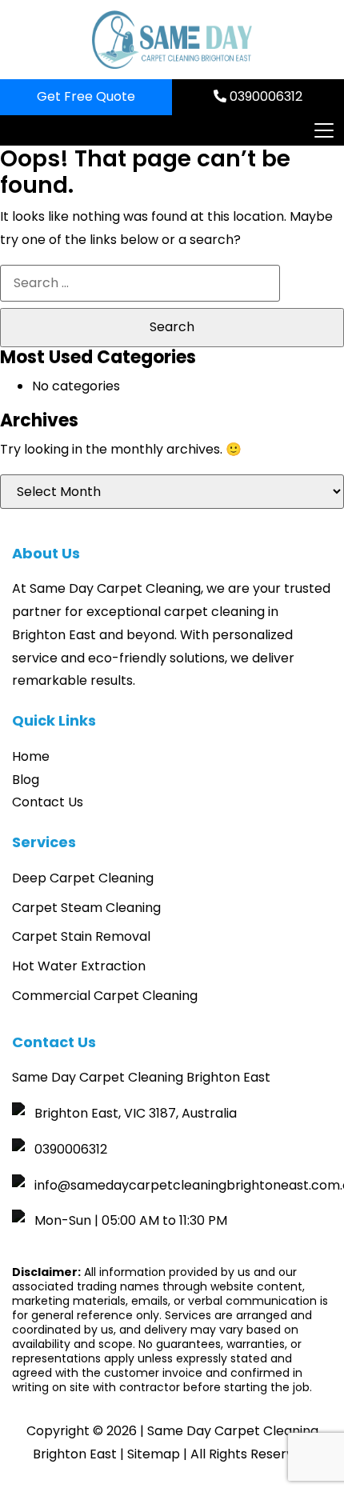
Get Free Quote (86, 96)
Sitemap (153, 1454)
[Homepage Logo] (172, 39)
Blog (25, 779)
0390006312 (264, 96)
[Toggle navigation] (323, 130)
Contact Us (47, 802)
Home (31, 756)
